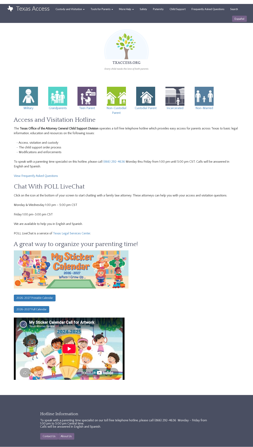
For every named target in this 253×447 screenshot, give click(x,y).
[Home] (8, 9)
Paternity (158, 9)
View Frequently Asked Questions (36, 176)
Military (28, 108)
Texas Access (33, 8)
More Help (125, 9)
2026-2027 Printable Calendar (34, 298)
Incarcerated (175, 108)
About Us (66, 436)
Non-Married (204, 108)
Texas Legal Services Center (71, 233)
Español (239, 18)
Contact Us (49, 436)
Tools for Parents (101, 9)
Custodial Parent (146, 108)
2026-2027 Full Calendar (31, 309)
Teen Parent (87, 108)
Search (234, 9)
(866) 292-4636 (114, 161)
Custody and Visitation (69, 9)
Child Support (178, 9)
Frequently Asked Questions (208, 9)
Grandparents (58, 108)
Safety (143, 9)
